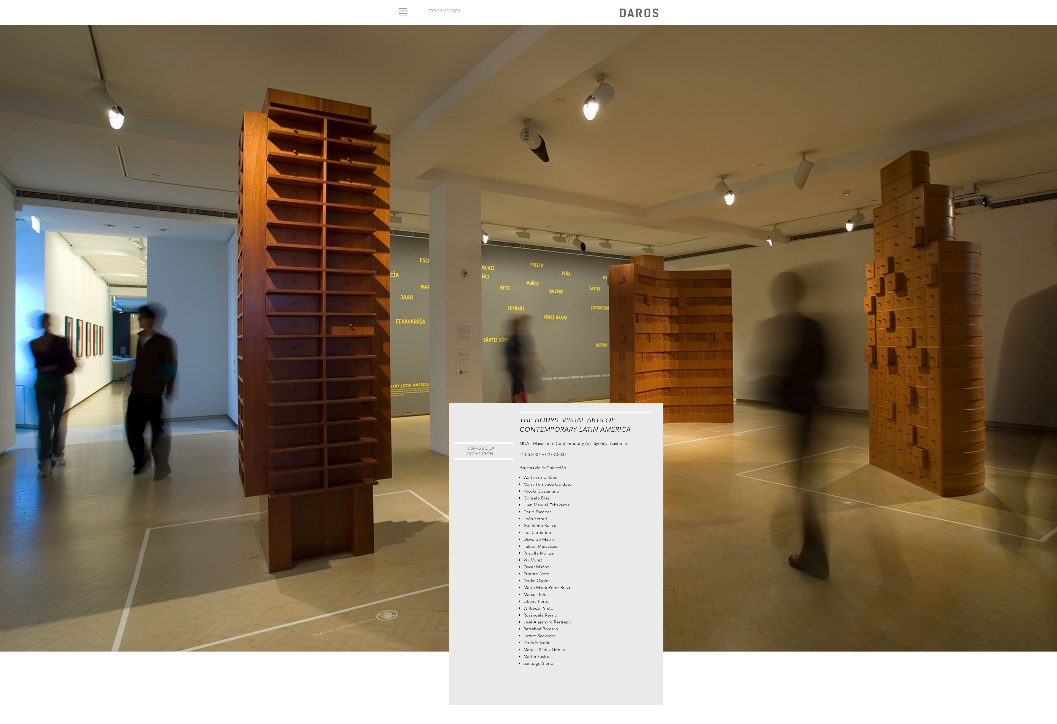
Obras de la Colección (480, 450)
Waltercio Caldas (540, 477)
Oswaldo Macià (539, 539)
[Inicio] (639, 14)
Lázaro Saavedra (540, 635)
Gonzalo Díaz (537, 498)
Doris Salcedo (537, 642)
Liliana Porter (537, 601)
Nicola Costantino (541, 491)
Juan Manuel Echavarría (547, 504)
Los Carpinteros (539, 532)
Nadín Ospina (537, 580)
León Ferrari (535, 518)
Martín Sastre (536, 656)
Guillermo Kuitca (540, 525)
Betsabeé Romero (541, 628)
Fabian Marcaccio (541, 546)
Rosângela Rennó (540, 615)
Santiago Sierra (539, 663)
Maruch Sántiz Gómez (545, 649)
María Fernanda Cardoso (548, 484)
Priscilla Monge (539, 553)
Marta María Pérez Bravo (548, 587)
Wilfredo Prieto (539, 608)
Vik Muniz (533, 560)
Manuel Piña (536, 594)
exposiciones (444, 10)
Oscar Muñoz (536, 566)
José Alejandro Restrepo (547, 622)
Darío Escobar (537, 511)
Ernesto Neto (536, 573)
